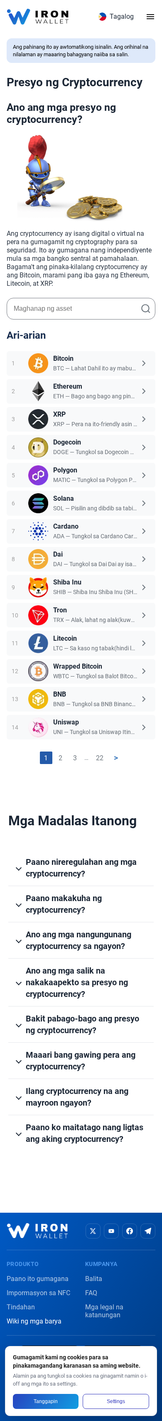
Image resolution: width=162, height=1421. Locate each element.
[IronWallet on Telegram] (147, 1231)
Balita (93, 1279)
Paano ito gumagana (38, 1279)
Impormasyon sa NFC (38, 1293)
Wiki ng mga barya (34, 1321)
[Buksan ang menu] (150, 16)
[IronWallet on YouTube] (111, 1231)
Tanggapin (46, 1401)
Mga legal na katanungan (104, 1311)
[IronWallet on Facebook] (129, 1231)
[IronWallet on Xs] (93, 1231)
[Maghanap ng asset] (145, 308)
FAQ (91, 1293)
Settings (116, 1401)
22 (99, 758)
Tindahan (21, 1307)
